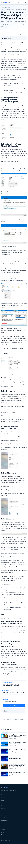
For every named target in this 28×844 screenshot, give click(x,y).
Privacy (2, 834)
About (2, 827)
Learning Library (4, 820)
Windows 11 (3, 803)
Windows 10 (7, 7)
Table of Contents (7, 38)
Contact (3, 829)
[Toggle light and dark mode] (22, 2)
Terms (2, 832)
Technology (3, 797)
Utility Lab (3, 815)
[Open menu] (25, 2)
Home (2, 7)
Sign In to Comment (14, 705)
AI (1, 805)
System (2, 800)
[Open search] (18, 2)
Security (3, 808)
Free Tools (3, 817)
